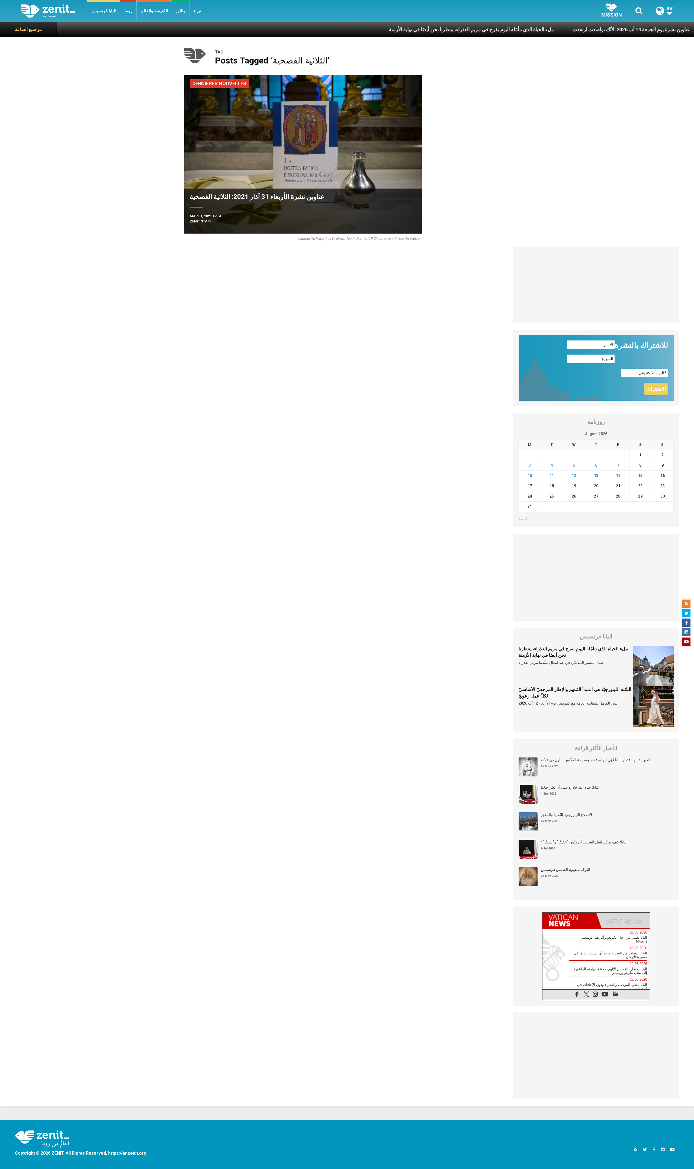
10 (530, 475)
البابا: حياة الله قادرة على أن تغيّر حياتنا (570, 787)
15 (640, 475)
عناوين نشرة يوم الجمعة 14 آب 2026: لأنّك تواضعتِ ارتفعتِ (580, 29)
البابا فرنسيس (103, 10)
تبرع (197, 10)
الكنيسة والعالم (154, 10)
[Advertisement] (596, 285)
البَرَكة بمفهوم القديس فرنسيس (565, 869)
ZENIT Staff (200, 221)
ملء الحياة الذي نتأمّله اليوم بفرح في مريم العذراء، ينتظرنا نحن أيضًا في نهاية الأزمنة (420, 29)
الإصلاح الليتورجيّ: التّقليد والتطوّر (566, 815)
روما (128, 10)
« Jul (523, 519)
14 (618, 475)
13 (596, 475)
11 (552, 475)
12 (574, 475)
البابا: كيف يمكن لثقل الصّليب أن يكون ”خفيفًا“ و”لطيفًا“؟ (584, 842)
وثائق (180, 10)
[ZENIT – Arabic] (54, 11)
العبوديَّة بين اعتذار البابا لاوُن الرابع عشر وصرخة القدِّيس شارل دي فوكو (595, 760)
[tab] (569, 920)
